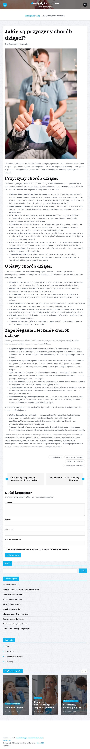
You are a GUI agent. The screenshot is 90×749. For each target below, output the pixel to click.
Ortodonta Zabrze (9, 585)
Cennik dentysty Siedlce (12, 609)
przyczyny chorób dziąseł (74, 465)
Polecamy (9, 662)
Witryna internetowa (13, 539)
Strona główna (30, 16)
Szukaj (7, 563)
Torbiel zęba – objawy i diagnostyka (16, 629)
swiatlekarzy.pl (21, 738)
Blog (38, 16)
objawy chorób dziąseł (75, 461)
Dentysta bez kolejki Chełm (13, 619)
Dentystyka (12, 44)
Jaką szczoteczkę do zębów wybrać (15, 614)
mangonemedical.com (35, 738)
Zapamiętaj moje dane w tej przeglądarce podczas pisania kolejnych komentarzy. (38, 549)
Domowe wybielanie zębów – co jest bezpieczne (21, 590)
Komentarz (9, 502)
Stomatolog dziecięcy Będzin (13, 594)
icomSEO (40, 743)
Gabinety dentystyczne (14, 657)
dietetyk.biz (7, 740)
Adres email (10, 529)
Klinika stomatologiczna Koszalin (15, 624)
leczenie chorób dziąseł (75, 457)
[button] (82, 671)
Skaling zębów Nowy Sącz (12, 599)
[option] (16, 695)
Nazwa (8, 520)
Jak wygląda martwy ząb (12, 604)
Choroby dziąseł (56, 457)
